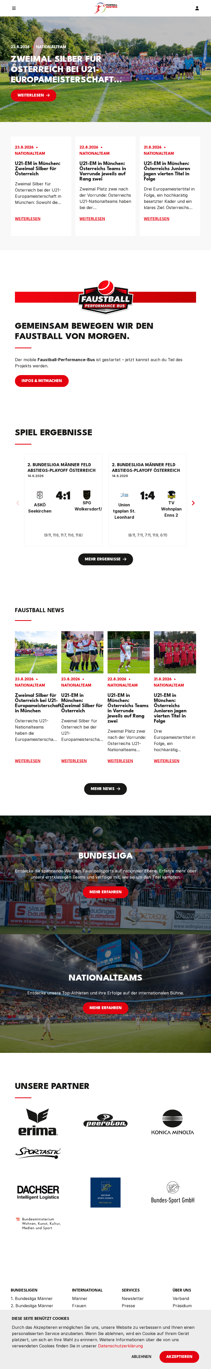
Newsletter (133, 1298)
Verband (181, 1298)
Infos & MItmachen (42, 381)
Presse (128, 1305)
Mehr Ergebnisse (103, 559)
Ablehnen (141, 1357)
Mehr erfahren (106, 892)
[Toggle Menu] (14, 8)
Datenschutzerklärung (120, 1345)
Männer (79, 1298)
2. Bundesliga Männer (32, 1305)
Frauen (79, 1305)
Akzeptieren (179, 1357)
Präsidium (182, 1305)
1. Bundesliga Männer (32, 1298)
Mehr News (103, 789)
